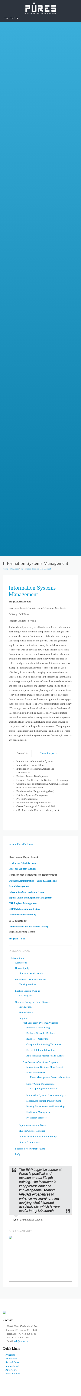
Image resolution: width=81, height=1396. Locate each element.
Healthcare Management (38, 1112)
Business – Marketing (37, 1038)
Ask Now (16, 483)
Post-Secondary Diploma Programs (40, 1022)
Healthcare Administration (30, 117)
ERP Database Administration (24, 908)
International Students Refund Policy (38, 1136)
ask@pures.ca (32, 455)
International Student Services (28, 250)
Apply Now (11, 1369)
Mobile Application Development (43, 1100)
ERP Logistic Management (23, 903)
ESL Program (25, 995)
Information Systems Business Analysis (46, 1095)
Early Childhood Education (40, 1050)
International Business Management (44, 1067)
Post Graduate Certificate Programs (40, 1062)
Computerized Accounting (22, 914)
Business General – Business (40, 1033)
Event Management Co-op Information (50, 1077)
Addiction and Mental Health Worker (45, 1055)
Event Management (19, 886)
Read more (17, 80)
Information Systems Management (36, 569)
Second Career (12, 1362)
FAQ (13, 339)
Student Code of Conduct (32, 1130)
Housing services (27, 984)
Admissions (17, 209)
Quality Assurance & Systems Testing (28, 926)
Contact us (17, 503)
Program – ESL (17, 938)
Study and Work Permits (31, 973)
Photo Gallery (26, 1012)
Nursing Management (27, 61)
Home (5, 569)
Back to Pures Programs (21, 843)
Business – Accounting (38, 1027)
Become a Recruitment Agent (30, 1148)
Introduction (25, 1006)
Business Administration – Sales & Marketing (33, 880)
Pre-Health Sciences (36, 1117)
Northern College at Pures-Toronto (32, 283)
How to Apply (18, 229)
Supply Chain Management (40, 1083)
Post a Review (12, 1373)
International (17, 958)
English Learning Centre (25, 315)
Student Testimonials (29, 1142)
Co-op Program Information (44, 1088)
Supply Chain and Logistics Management (39, 89)
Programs (14, 569)
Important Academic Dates (32, 1125)
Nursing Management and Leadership (45, 1106)
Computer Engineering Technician (44, 1044)
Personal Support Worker (30, 145)
